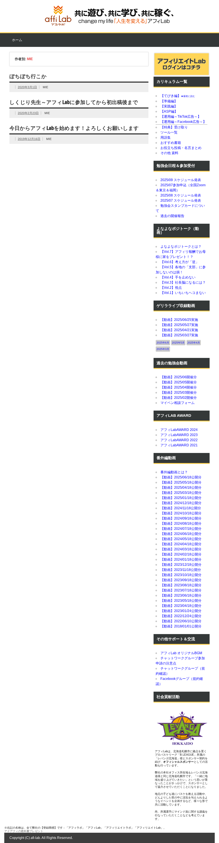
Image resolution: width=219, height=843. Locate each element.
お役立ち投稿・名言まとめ (180, 148)
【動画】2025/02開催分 (178, 397)
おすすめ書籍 (170, 142)
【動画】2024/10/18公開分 (180, 513)
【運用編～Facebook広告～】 (183, 122)
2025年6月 (163, 342)
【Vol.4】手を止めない (177, 277)
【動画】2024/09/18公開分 (180, 518)
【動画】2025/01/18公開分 (180, 498)
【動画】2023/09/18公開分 (180, 580)
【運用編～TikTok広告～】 (180, 116)
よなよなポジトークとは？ (180, 246)
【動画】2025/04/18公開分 (180, 487)
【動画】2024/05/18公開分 (180, 539)
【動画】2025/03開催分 (178, 392)
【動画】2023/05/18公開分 (180, 600)
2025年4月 (193, 342)
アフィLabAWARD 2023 (179, 435)
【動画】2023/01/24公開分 (180, 611)
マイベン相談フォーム (177, 403)
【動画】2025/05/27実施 (179, 325)
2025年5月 (178, 342)
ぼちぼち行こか (28, 76)
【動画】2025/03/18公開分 (180, 492)
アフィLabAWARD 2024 (179, 430)
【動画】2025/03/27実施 (179, 335)
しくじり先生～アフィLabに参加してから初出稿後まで (73, 102)
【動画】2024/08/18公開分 (180, 523)
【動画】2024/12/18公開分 (180, 503)
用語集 (165, 137)
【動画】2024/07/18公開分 (180, 528)
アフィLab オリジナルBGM (181, 653)
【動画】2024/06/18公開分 (180, 534)
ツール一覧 (169, 132)
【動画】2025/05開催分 (178, 382)
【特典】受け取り (174, 127)
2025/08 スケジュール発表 (180, 195)
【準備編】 (169, 101)
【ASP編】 (169, 111)
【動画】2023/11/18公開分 (180, 570)
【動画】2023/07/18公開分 (180, 590)
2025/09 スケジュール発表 (180, 180)
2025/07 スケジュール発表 (180, 200)
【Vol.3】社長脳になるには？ (183, 282)
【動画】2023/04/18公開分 (180, 606)
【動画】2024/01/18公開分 (180, 559)
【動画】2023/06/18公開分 (180, 595)
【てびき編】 (177, 96)
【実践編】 (169, 106)
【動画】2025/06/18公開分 (180, 477)
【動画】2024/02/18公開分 (180, 554)
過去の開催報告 (172, 216)
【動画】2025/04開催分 (178, 387)
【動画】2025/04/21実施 (179, 330)
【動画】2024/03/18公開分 (180, 549)
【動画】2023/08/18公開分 (180, 585)
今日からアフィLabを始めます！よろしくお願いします (74, 128)
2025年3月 (163, 349)
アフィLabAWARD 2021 (179, 445)
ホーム (17, 40)
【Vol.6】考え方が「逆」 (179, 262)
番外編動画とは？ (174, 472)
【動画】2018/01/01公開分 (180, 626)
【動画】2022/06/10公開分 (180, 621)
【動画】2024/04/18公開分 (180, 544)
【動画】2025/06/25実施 (179, 320)
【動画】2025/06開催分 (178, 377)
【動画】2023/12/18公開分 (180, 564)
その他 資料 (169, 153)
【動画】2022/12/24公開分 (180, 616)
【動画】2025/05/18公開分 (180, 482)
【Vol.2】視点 (171, 287)
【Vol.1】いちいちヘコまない (183, 293)
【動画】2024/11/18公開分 (180, 508)
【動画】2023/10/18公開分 (180, 575)
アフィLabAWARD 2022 (179, 440)
